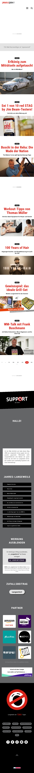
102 (22, 362)
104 (31, 362)
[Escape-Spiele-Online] (24, 652)
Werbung (17, 58)
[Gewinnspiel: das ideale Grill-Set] (17, 304)
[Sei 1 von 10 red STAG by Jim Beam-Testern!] (17, 126)
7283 (19, 714)
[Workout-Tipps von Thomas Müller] (17, 228)
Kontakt (6, 727)
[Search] (31, 8)
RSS (17, 735)
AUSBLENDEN (19, 33)
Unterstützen (26, 723)
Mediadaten (16, 727)
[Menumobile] (27, 8)
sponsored (27, 727)
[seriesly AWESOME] (24, 621)
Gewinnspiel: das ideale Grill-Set (17, 288)
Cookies (28, 731)
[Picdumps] (9, 652)
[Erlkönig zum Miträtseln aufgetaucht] (17, 83)
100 (13, 362)
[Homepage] (13, 2)
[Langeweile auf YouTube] (21, 742)
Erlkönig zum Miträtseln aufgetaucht (17, 63)
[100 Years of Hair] (17, 265)
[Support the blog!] (17, 399)
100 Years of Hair (17, 248)
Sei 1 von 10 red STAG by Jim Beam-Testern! (17, 107)
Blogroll (6, 723)
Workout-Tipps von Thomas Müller (17, 211)
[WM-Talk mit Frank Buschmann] (17, 345)
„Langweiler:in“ (14, 554)
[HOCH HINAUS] (17, 755)
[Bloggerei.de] (17, 767)
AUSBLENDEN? (19, 375)
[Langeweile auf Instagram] (17, 742)
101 (18, 362)
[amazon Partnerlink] (9, 621)
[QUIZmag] (24, 637)
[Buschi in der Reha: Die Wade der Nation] (17, 167)
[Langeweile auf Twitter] (12, 742)
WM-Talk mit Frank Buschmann (17, 326)
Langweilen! (17, 592)
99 (9, 362)
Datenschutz (17, 731)
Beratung (6, 731)
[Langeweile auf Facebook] (8, 742)
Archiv (15, 723)
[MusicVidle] (9, 637)
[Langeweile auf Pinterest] (26, 742)
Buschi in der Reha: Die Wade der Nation (17, 149)
